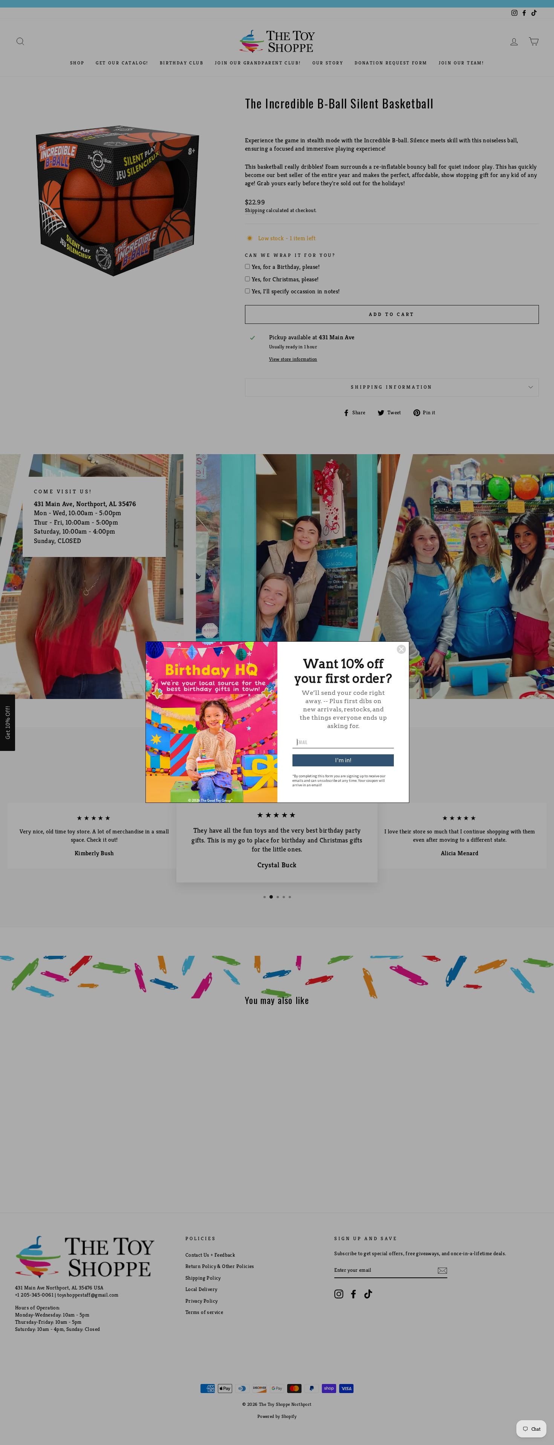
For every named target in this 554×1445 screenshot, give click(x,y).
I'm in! (343, 760)
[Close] (401, 649)
